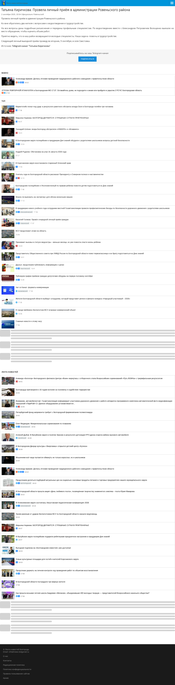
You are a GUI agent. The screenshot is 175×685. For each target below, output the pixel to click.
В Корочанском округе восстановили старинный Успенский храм (43, 163)
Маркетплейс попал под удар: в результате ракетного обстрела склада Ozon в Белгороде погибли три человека (64, 107)
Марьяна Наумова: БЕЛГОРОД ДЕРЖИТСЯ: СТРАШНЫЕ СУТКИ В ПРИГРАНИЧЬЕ (52, 118)
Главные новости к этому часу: (29, 321)
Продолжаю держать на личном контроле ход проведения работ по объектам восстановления (57, 570)
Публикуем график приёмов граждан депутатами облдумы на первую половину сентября (54, 276)
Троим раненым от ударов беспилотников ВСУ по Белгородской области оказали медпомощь (56, 514)
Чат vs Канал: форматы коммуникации (32, 287)
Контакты (7, 660)
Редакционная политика (14, 665)
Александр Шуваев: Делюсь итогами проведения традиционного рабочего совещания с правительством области (65, 79)
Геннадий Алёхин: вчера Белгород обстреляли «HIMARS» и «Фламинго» (47, 129)
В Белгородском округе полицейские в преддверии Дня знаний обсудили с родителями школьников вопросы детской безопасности (73, 140)
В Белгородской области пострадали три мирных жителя (40, 582)
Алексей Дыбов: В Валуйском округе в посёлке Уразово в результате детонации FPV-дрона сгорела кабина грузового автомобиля (72, 435)
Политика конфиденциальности (17, 669)
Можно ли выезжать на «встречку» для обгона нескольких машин (44, 197)
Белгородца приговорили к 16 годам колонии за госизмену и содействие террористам (53, 390)
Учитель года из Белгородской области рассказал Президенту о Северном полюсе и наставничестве (60, 174)
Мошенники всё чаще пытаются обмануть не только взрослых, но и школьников (50, 457)
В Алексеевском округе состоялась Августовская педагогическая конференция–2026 (52, 503)
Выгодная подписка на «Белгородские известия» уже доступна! (43, 548)
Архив (5, 678)
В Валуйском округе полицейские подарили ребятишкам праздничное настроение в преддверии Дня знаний (63, 537)
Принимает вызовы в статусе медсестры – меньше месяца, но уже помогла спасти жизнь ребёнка (58, 242)
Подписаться (87, 59)
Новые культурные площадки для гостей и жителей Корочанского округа (47, 559)
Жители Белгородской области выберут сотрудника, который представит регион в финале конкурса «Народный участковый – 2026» (73, 299)
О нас (5, 656)
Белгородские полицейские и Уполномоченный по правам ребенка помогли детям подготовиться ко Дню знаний (64, 186)
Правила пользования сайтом (16, 673)
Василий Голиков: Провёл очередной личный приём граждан (42, 220)
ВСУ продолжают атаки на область (31, 231)
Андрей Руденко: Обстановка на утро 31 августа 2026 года (41, 152)
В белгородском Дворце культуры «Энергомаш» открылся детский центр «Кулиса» (51, 446)
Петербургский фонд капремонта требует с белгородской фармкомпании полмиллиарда (54, 412)
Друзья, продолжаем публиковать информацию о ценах (40, 265)
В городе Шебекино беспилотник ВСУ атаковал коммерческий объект (46, 310)
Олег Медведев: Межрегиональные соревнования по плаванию (43, 424)
